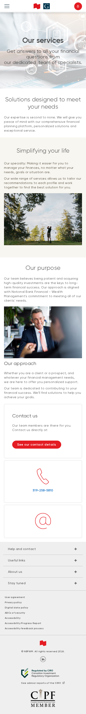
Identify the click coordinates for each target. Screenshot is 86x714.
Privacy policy (13, 602)
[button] (43, 549)
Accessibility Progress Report (23, 623)
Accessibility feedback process (24, 628)
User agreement (15, 597)
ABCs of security (15, 612)
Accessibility (12, 618)
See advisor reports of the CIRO (41, 683)
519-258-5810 (43, 490)
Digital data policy (16, 607)
